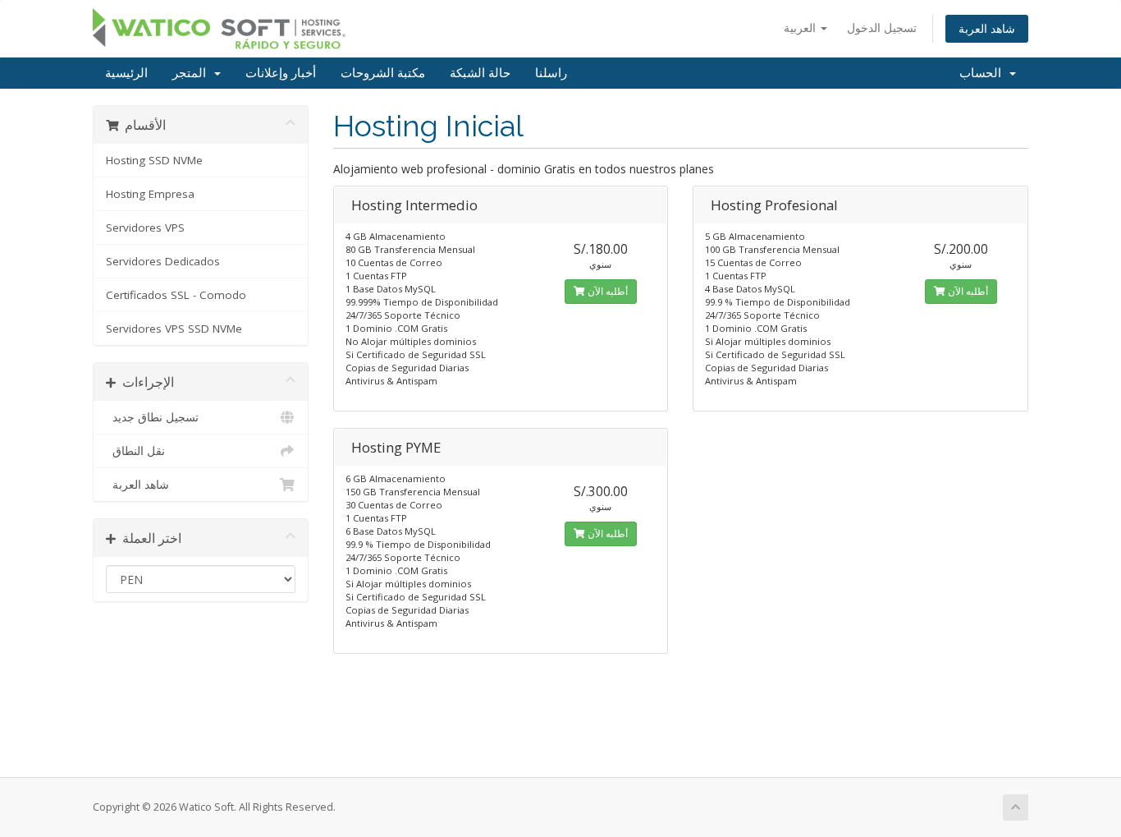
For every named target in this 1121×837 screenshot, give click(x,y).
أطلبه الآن (606, 291)
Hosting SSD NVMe (154, 160)
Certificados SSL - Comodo (176, 294)
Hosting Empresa (150, 193)
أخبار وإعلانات (280, 73)
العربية (801, 27)
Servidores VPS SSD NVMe (174, 328)
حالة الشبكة (480, 73)
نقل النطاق (135, 451)
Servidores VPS (145, 227)
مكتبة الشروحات (383, 73)
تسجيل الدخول (882, 27)
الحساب (983, 73)
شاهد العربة (987, 28)
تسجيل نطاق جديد (152, 417)
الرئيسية (126, 73)
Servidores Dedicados (163, 261)
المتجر (192, 73)
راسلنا (551, 73)
